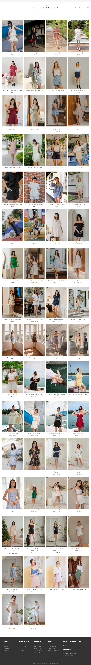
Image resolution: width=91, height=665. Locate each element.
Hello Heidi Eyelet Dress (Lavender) (35, 626)
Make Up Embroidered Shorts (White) (12, 357)
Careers (6, 648)
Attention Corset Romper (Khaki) (78, 319)
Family (35, 12)
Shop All (11, 12)
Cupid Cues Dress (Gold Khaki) (34, 127)
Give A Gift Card (38, 648)
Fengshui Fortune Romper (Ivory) (34, 319)
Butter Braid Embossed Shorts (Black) (13, 204)
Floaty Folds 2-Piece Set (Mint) (78, 204)
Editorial (79, 12)
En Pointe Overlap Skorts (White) (34, 433)
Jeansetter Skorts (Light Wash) (56, 90)
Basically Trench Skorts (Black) (34, 548)
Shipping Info (22, 646)
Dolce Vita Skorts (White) (13, 53)
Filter (87, 17)
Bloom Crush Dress (12, 394)
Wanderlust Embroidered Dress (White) (56, 242)
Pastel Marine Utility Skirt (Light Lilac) (56, 589)
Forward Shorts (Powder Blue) (13, 471)
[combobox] (79, 7)
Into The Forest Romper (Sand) (12, 626)
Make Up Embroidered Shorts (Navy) (34, 357)
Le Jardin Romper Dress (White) (78, 53)
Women (19, 12)
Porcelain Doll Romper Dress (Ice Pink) (78, 127)
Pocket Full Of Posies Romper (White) (12, 319)
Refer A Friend (37, 646)
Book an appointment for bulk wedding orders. (74, 644)
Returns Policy (23, 648)
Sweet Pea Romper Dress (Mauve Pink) (13, 167)
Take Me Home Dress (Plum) (56, 357)
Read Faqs (51, 644)
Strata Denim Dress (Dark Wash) (34, 53)
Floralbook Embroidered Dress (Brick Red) (12, 90)
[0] (87, 8)
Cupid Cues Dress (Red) (12, 127)
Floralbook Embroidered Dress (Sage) (34, 90)
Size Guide (21, 650)
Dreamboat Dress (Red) (78, 433)
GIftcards (70, 12)
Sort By (80, 17)
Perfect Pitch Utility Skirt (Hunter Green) (78, 589)
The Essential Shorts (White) (78, 510)
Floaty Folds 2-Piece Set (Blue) (56, 204)
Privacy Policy (52, 648)
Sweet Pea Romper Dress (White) (34, 167)
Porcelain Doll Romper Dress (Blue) (56, 127)
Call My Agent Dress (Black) (78, 242)
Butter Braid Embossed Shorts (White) (35, 204)
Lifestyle (60, 12)
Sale (42, 12)
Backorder (50, 12)
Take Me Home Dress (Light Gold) (78, 357)
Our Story (7, 644)
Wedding (27, 12)
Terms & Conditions (53, 650)
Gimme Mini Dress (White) (78, 548)
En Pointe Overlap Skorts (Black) (56, 433)
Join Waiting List (56, 131)
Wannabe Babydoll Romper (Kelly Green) (34, 510)
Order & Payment (23, 644)
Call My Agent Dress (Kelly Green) (13, 280)
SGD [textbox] (79, 7)
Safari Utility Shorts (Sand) (78, 167)
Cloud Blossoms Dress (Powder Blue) (56, 280)
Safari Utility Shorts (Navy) (56, 167)
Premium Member (38, 644)
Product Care (52, 646)
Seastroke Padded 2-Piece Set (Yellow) (78, 394)
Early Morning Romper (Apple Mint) (13, 433)
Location (6, 650)
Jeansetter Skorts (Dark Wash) (78, 90)
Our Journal (37, 652)
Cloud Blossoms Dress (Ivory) (35, 280)
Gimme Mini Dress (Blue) (12, 589)
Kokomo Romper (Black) (34, 471)
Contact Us (7, 646)
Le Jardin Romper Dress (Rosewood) (56, 53)
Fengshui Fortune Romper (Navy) (56, 319)
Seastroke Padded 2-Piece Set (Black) (35, 394)
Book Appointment (38, 650)
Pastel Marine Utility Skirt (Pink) (34, 589)
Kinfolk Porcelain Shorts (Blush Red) (56, 510)
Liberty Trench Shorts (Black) (56, 548)
